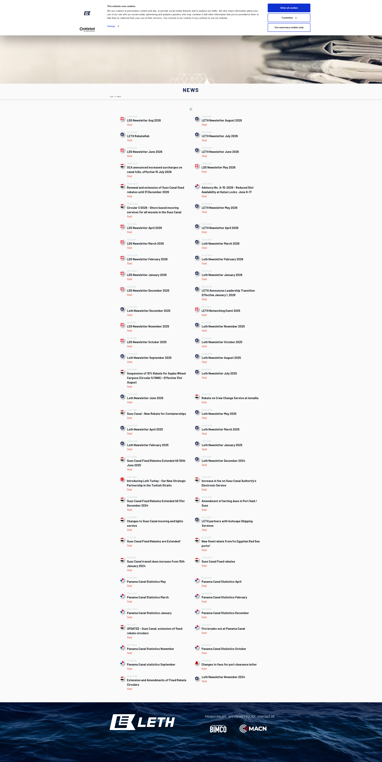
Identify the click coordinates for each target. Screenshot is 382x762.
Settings (111, 26)
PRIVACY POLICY (215, 716)
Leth (111, 96)
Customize (287, 17)
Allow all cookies (289, 8)
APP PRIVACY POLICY (241, 716)
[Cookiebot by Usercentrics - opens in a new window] (87, 29)
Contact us (266, 716)
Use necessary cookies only (289, 27)
